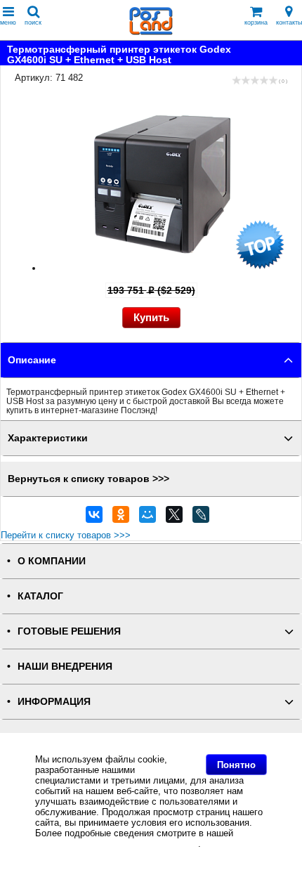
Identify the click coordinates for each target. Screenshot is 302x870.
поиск (33, 22)
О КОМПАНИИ (52, 561)
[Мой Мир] (147, 518)
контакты (289, 22)
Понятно (236, 765)
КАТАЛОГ (40, 596)
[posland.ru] (151, 32)
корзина (256, 22)
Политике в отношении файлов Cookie (116, 843)
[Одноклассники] (121, 518)
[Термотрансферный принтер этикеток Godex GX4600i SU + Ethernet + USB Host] (165, 268)
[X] (174, 518)
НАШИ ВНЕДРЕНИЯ (65, 666)
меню (8, 22)
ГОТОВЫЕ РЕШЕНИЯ (69, 631)
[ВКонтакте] (94, 518)
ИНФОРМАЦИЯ (54, 701)
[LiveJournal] (201, 518)
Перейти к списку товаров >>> (66, 535)
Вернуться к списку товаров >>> (88, 479)
